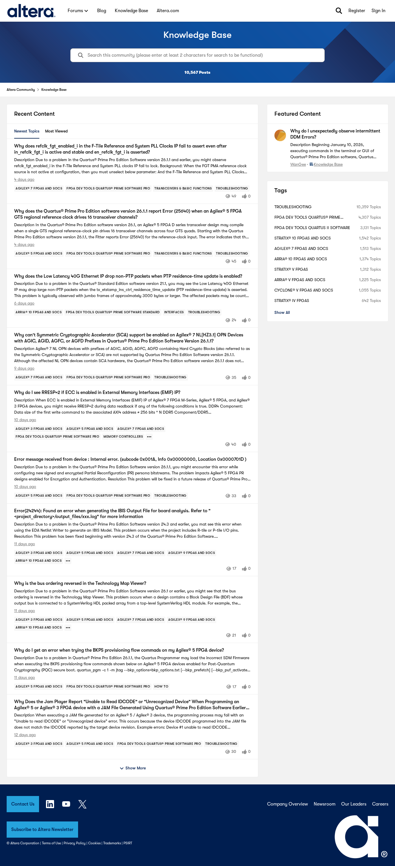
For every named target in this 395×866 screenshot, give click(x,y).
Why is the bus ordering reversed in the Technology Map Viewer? (80, 583)
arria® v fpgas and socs (299, 279)
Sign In (378, 10)
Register (356, 10)
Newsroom (324, 804)
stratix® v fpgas (291, 269)
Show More (135, 768)
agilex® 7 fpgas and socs (301, 248)
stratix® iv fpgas (291, 300)
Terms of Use (51, 843)
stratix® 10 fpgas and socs (302, 238)
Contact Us (22, 804)
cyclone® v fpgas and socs (303, 290)
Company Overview (287, 804)
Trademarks (112, 843)
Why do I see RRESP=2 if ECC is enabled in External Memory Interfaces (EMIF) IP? (97, 392)
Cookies (94, 843)
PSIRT (127, 843)
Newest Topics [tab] (26, 131)
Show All (282, 312)
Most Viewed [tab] (56, 131)
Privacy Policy (75, 843)
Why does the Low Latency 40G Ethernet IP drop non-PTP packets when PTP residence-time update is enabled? (128, 276)
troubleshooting (293, 206)
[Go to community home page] (31, 10)
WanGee (298, 164)
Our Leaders (353, 804)
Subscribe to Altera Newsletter (42, 829)
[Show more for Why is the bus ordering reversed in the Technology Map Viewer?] (67, 627)
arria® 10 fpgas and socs (300, 259)
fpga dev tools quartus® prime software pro (307, 217)
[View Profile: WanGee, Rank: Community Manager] (280, 135)
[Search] (338, 10)
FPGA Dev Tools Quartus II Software (312, 227)
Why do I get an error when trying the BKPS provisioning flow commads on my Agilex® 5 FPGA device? (119, 650)
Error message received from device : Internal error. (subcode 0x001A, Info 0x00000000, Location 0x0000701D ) (130, 459)
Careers (380, 804)
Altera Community (21, 90)
